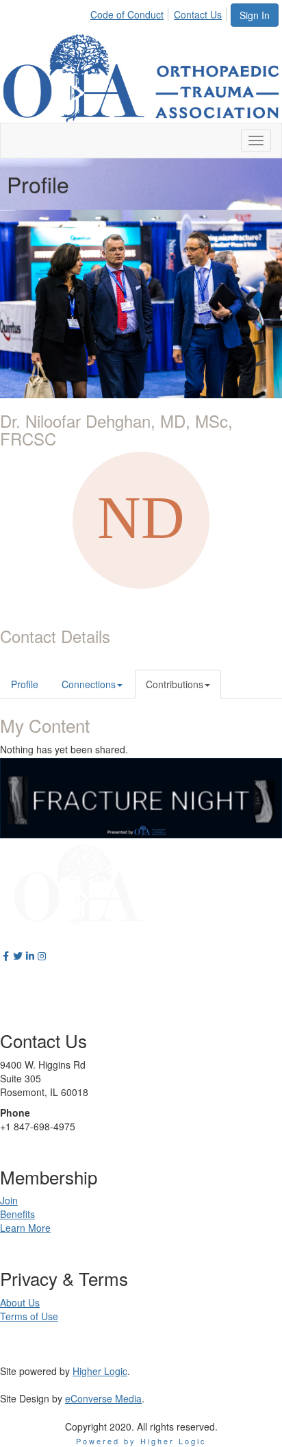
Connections (89, 684)
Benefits (17, 1214)
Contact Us (198, 14)
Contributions (174, 684)
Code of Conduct (127, 14)
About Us (20, 1302)
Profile (24, 684)
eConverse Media (103, 1398)
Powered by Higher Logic (141, 1440)
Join (9, 1200)
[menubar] (160, 12)
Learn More (25, 1228)
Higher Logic (100, 1371)
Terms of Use (29, 1316)
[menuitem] (130, 12)
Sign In (255, 15)
